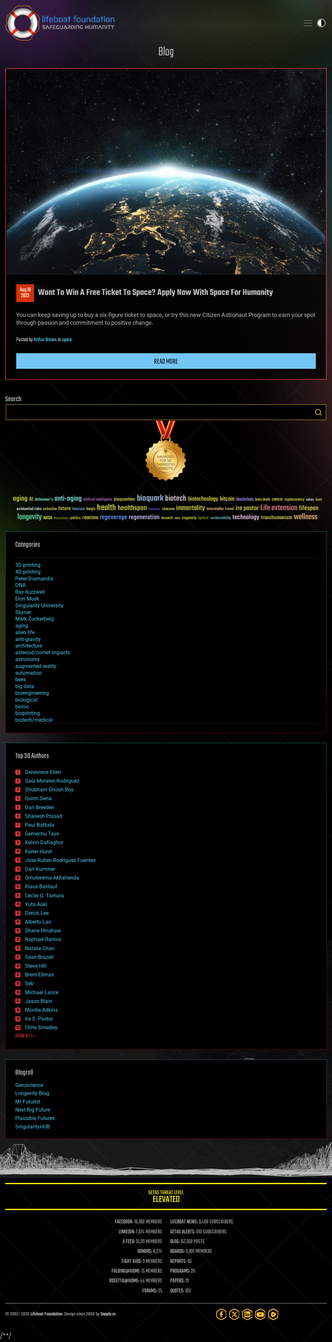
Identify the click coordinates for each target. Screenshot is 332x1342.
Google (90, 509)
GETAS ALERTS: (182, 1232)
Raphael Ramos (43, 939)
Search (318, 412)
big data (24, 686)
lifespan (308, 508)
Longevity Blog (32, 1093)
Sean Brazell (39, 957)
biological (26, 700)
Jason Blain (38, 1001)
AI (31, 499)
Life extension (278, 508)
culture (310, 500)
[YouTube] (260, 1314)
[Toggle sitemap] (308, 23)
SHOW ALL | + (25, 1036)
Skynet (23, 612)
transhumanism (276, 518)
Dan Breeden (39, 807)
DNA (20, 585)
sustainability (220, 518)
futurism (78, 509)
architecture (28, 646)
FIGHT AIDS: (132, 1261)
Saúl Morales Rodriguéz (52, 781)
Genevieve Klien (43, 772)
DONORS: (144, 1251)
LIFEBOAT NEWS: (184, 1222)
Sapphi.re (108, 1314)
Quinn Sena (38, 798)
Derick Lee (37, 913)
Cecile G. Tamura (44, 896)
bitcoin (227, 499)
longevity (30, 517)
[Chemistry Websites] (166, 452)
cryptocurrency (294, 500)
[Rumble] (273, 1314)
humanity (154, 509)
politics (75, 518)
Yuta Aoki (36, 904)
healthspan (132, 508)
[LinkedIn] (247, 1314)
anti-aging (68, 499)
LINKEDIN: (127, 1232)
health (106, 508)
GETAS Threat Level (166, 1198)
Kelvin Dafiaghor (44, 842)
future (64, 509)
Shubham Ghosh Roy (49, 790)
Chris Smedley (41, 1027)
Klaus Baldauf (41, 886)
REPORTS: (178, 1261)
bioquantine (124, 499)
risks (177, 518)
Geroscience (29, 1085)
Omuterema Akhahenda (52, 878)
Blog (166, 52)
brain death (262, 500)
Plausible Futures (35, 1118)
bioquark (150, 498)
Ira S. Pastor (39, 1019)
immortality (190, 508)
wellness (305, 517)
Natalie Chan (39, 948)
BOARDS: (177, 1251)
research (167, 518)
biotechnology (203, 499)
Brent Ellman (39, 975)
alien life (25, 632)
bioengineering (32, 693)
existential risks (29, 509)
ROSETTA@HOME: (124, 1281)
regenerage (113, 517)
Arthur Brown (45, 340)
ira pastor (247, 508)
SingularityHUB (32, 1127)
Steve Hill (35, 966)
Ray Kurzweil (30, 592)
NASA (47, 518)
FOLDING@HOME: (126, 1271)
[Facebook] (221, 1314)
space (67, 340)
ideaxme (168, 509)
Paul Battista (39, 825)
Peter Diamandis (34, 579)
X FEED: (129, 1242)
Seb (29, 983)
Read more (166, 361)
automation (28, 673)
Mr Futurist (27, 1102)
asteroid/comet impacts (42, 652)
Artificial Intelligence (97, 500)
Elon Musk (27, 599)
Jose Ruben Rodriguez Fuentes (60, 860)
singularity (189, 518)
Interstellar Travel (220, 509)
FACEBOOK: (124, 1222)
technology (245, 517)
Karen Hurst (38, 851)
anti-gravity (28, 639)
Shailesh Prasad (43, 816)
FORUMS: (149, 1291)
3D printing (28, 565)
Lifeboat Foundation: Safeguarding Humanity (149, 23)
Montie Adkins (41, 1010)
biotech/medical (34, 720)
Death (318, 500)
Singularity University (39, 605)
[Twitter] (234, 1314)
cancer (277, 499)
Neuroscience (61, 518)
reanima (90, 518)
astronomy (27, 659)
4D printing (28, 572)
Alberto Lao (38, 922)
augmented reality (35, 666)
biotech (175, 498)
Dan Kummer (40, 869)
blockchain (245, 499)
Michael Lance (41, 992)
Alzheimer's (44, 499)
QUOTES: (177, 1291)
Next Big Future (32, 1110)
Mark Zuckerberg (34, 619)
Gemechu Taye (42, 834)
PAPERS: (177, 1281)
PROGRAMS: (180, 1271)
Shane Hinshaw (43, 931)
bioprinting (27, 713)
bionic (22, 707)
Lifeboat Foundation (46, 1314)
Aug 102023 (25, 293)
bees (20, 679)
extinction (50, 509)
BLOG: (175, 1242)
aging (20, 499)
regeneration (144, 517)
